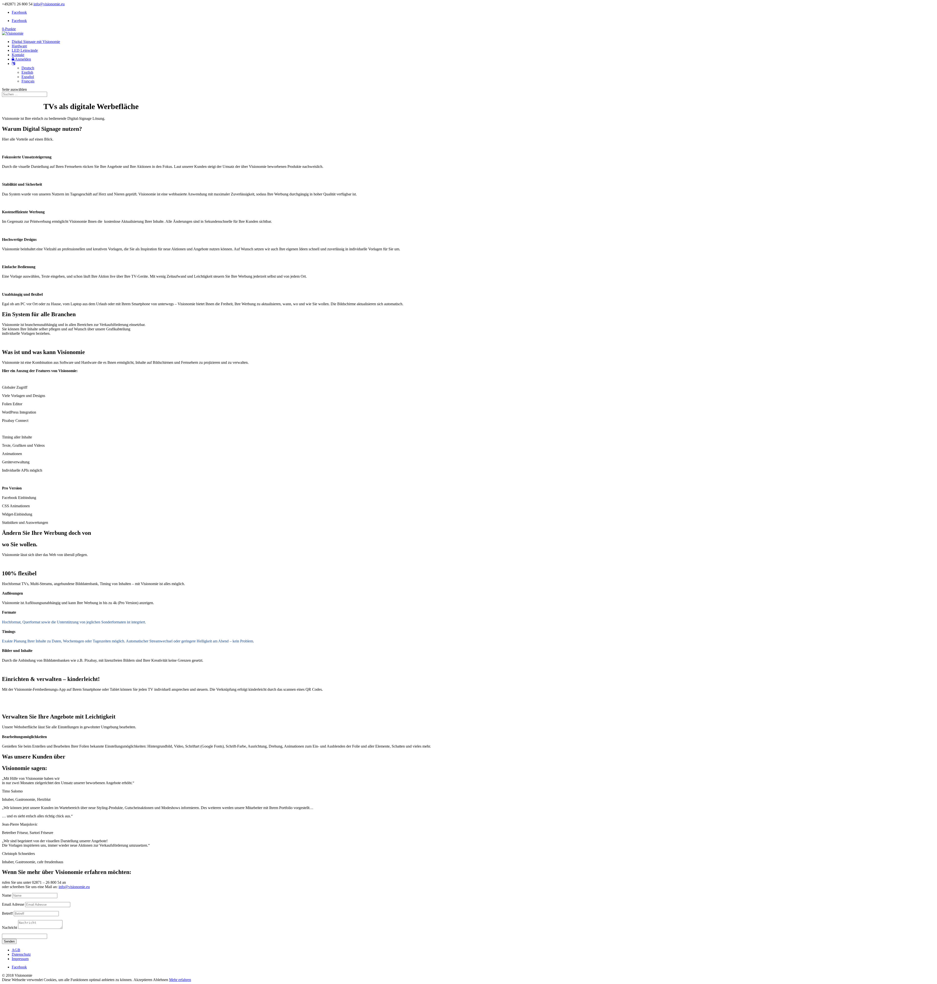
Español (27, 77)
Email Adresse (13, 904)
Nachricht (9, 927)
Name (6, 895)
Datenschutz (21, 954)
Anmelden (22, 59)
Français (27, 81)
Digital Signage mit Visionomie (36, 42)
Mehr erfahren (180, 980)
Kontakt (18, 55)
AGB (16, 950)
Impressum (20, 959)
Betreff (7, 913)
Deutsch (27, 68)
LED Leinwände (25, 50)
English (27, 72)
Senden (9, 941)
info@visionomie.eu (74, 887)
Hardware (19, 46)
